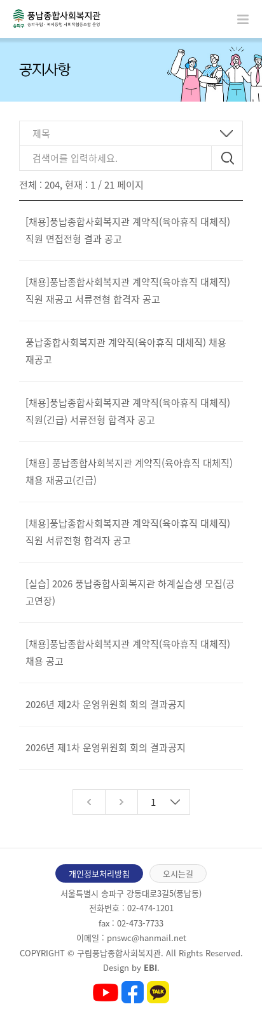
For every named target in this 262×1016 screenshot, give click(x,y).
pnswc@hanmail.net (146, 938)
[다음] (121, 802)
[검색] (227, 158)
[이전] (88, 802)
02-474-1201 (150, 908)
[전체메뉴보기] (243, 19)
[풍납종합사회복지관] (56, 18)
